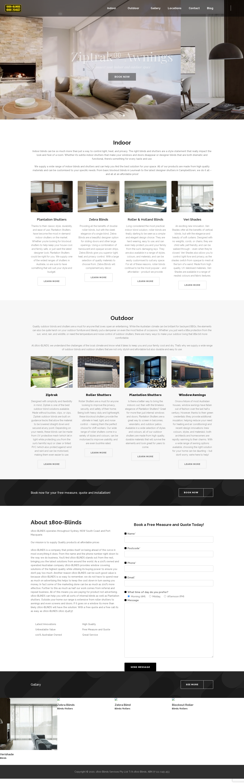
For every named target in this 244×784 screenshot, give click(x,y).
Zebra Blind (123, 704)
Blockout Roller (183, 704)
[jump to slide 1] (120, 116)
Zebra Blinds (66, 704)
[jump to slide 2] (124, 116)
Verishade (7, 754)
